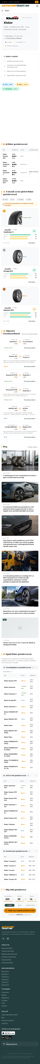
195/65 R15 (5, 977)
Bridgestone (5, 998)
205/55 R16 (5, 971)
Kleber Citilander (9, 824)
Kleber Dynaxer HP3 (10, 681)
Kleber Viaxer (8, 725)
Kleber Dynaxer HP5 (5, 156)
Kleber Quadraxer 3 (6, 172)
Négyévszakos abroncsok (9, 954)
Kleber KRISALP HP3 (10, 719)
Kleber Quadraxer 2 (10, 694)
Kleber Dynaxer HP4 (5, 180)
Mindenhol (11, 89)
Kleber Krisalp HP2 (10, 700)
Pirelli (3, 1003)
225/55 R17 (5, 982)
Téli (8, 84)
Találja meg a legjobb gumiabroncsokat (21, 910)
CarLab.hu (5, 1023)
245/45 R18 (5, 985)
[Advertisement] (20, 116)
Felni (31, 896)
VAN (6, 199)
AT (13, 199)
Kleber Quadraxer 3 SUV (6, 164)
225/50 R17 (5, 979)
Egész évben (31, 905)
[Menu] (37, 6)
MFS (29, 199)
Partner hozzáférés (8, 1020)
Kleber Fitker (8, 737)
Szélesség (8, 896)
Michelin (19, 38)
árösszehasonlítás (7, 962)
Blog (3, 1017)
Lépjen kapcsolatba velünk (10, 1015)
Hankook (4, 1006)
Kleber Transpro (9, 870)
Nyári (23, 84)
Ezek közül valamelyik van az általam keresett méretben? (18, 204)
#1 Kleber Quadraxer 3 (13, 46)
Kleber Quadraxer (9, 687)
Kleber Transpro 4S (10, 879)
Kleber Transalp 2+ (10, 861)
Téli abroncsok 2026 (8, 951)
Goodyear (4, 1000)
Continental (5, 992)
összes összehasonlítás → (30, 334)
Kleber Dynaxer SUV (10, 818)
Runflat (21, 199)
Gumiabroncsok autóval (9, 957)
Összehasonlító (6, 960)
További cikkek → (33, 447)
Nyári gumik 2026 (7, 948)
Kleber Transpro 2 (10, 866)
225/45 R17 (5, 974)
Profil (19, 896)
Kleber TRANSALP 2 (10, 875)
